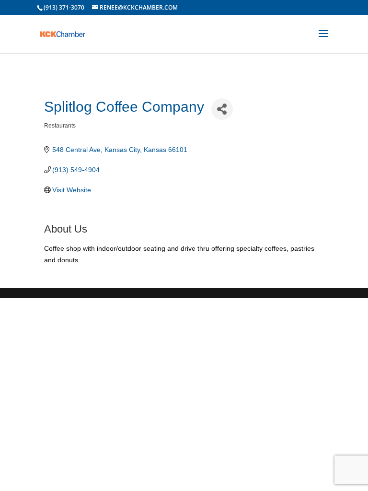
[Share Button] (222, 109)
